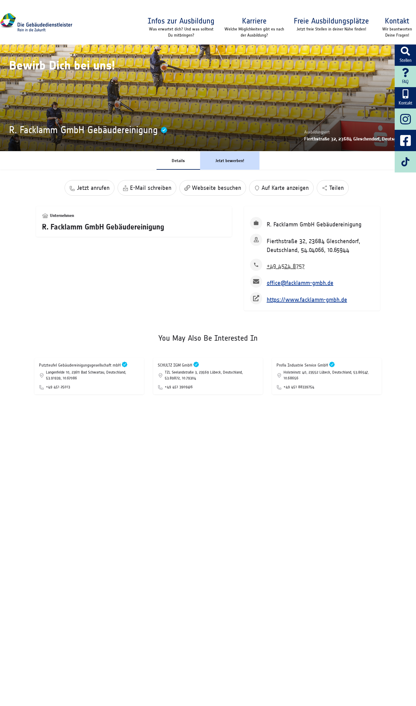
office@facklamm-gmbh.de (300, 282)
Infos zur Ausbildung (181, 20)
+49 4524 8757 (286, 266)
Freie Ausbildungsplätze (331, 20)
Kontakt (397, 20)
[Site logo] (36, 22)
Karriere (254, 20)
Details (178, 160)
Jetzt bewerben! (229, 160)
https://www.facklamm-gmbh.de (307, 299)
